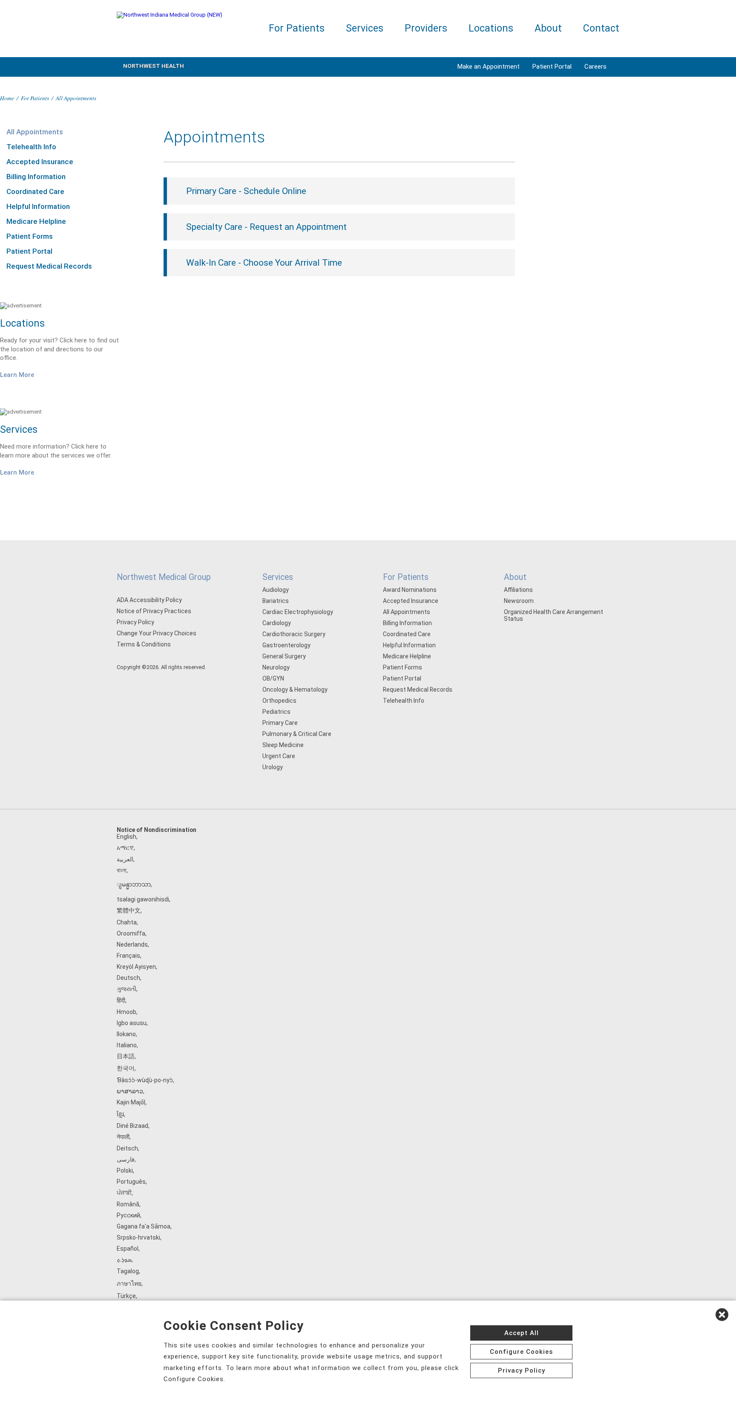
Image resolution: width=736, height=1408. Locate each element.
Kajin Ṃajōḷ (131, 1102)
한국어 (126, 1068)
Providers (426, 28)
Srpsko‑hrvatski (138, 1237)
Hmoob (126, 1011)
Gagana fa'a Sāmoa (143, 1226)
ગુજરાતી (126, 988)
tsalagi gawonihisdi (143, 899)
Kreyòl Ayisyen (136, 966)
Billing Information (36, 176)
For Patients (297, 28)
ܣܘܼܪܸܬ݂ (124, 1259)
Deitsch (127, 1148)
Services (364, 28)
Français (128, 955)
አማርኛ (125, 847)
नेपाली (123, 1136)
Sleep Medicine (283, 745)
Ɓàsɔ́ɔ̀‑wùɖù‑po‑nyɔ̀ (145, 1080)
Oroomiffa (131, 933)
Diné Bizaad (132, 1125)
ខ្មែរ (120, 1114)
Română (128, 1204)
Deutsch (128, 977)
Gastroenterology (286, 645)
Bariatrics (275, 600)
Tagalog (128, 1271)
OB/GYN (273, 678)
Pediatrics (276, 711)
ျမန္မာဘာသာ (134, 884)
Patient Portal (552, 66)
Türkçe (126, 1295)
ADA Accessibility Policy (149, 600)
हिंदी (121, 1000)
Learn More (17, 375)
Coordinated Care (35, 191)
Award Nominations (410, 589)
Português (131, 1181)
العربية (125, 859)
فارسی (126, 1159)
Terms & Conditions (144, 644)
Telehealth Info (31, 146)
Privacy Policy (135, 622)
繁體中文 (129, 910)
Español (127, 1248)
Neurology (276, 667)
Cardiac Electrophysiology (297, 611)
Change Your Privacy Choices (156, 633)
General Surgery (284, 656)
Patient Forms (29, 236)
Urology (272, 767)
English (126, 836)
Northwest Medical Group (164, 577)
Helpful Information (38, 206)
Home (7, 98)
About (548, 28)
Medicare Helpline (36, 221)
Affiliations (518, 589)
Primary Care (280, 722)
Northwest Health (153, 66)
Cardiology (276, 623)
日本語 (126, 1056)
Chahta (127, 922)
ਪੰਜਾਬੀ (124, 1192)
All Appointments (34, 131)
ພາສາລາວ (130, 1091)
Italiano (127, 1045)
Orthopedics (279, 700)
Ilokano (126, 1034)
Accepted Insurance (39, 161)
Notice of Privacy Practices (154, 611)
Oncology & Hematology (295, 689)
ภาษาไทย (129, 1283)
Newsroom (519, 600)
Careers (595, 66)
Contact (601, 28)
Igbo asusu (132, 1023)
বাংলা (121, 870)
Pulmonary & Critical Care (296, 733)
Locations (491, 28)
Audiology (275, 589)
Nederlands (132, 944)
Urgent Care (278, 756)
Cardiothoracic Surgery (293, 634)
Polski (125, 1170)
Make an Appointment (488, 66)
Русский (128, 1215)
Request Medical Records (49, 266)
